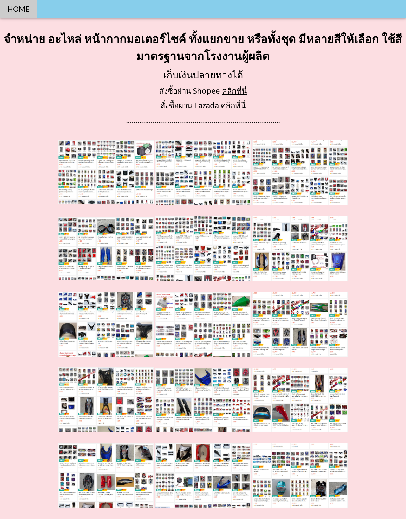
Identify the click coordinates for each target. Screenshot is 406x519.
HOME (18, 9)
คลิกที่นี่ (234, 90)
